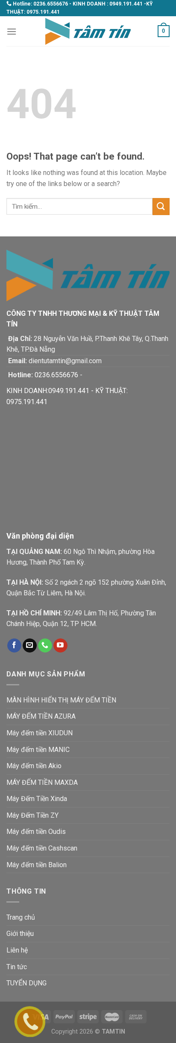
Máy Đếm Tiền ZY (32, 815)
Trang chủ (20, 917)
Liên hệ (17, 950)
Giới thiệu (20, 933)
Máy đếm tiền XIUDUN (39, 733)
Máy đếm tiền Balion (36, 865)
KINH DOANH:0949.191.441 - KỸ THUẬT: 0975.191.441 (67, 396)
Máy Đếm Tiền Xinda (36, 799)
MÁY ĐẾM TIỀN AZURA (41, 716)
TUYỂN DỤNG (26, 983)
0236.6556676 (50, 4)
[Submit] (161, 206)
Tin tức (16, 967)
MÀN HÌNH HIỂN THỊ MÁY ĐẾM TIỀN (61, 700)
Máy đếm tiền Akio (34, 766)
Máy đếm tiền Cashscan (41, 848)
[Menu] (11, 31)
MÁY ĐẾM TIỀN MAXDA (42, 782)
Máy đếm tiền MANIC (38, 750)
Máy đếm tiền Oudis (36, 831)
